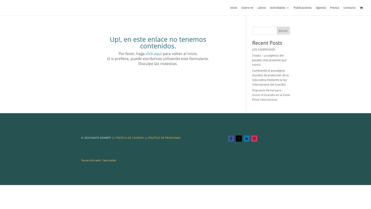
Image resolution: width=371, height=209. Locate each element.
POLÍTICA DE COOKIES (130, 138)
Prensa (334, 7)
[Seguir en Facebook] (231, 138)
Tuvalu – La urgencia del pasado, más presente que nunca (269, 60)
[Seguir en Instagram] (254, 138)
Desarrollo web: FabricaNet (98, 160)
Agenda (321, 7)
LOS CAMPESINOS (263, 49)
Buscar (283, 31)
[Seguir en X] (239, 138)
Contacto (349, 7)
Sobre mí (247, 7)
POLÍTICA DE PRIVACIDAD (164, 138)
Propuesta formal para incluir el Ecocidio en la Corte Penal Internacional (271, 94)
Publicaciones (303, 7)
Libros (262, 7)
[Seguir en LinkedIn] (246, 138)
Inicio (233, 7)
